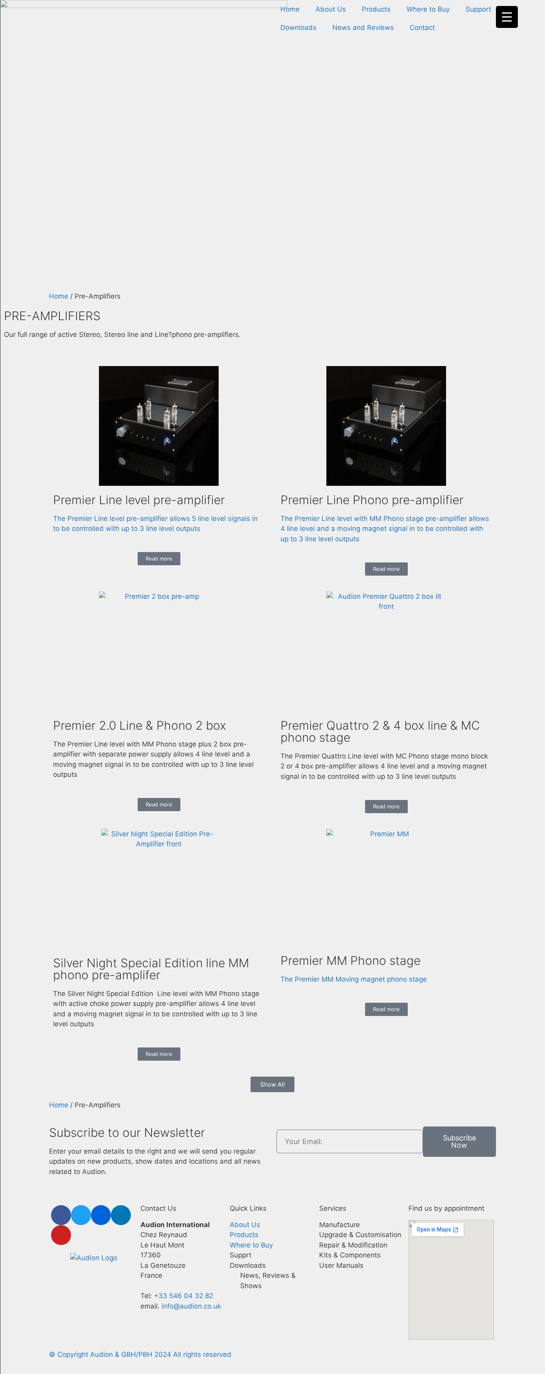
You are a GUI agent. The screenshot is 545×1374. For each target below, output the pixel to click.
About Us (331, 9)
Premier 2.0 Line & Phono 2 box (139, 725)
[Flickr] (101, 1215)
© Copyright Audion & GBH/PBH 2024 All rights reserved (140, 1354)
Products (376, 9)
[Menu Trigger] (507, 17)
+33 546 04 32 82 (183, 1296)
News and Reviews (363, 28)
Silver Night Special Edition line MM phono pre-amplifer (151, 969)
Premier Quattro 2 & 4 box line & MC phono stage (380, 731)
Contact (422, 28)
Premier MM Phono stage (350, 960)
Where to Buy (428, 9)
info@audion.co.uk (190, 1306)
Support (478, 9)
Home (290, 9)
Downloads (298, 28)
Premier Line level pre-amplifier (139, 500)
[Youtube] (61, 1235)
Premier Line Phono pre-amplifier (372, 500)
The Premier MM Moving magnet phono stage (353, 979)
